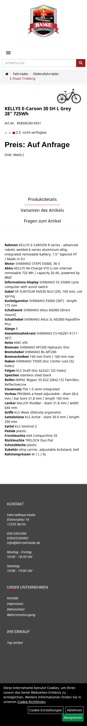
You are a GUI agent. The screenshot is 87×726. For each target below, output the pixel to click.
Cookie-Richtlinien (31, 701)
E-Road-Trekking (22, 78)
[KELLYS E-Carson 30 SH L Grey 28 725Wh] (69, 97)
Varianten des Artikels (42, 210)
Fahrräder (21, 74)
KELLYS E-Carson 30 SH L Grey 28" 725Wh (38, 111)
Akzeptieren (73, 717)
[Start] (6, 74)
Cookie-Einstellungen (45, 710)
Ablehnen (74, 710)
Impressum (15, 603)
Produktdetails (42, 199)
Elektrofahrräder (46, 74)
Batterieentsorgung (21, 615)
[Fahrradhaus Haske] (43, 21)
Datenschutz (16, 609)
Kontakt (12, 598)
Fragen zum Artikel (42, 221)
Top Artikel (15, 642)
